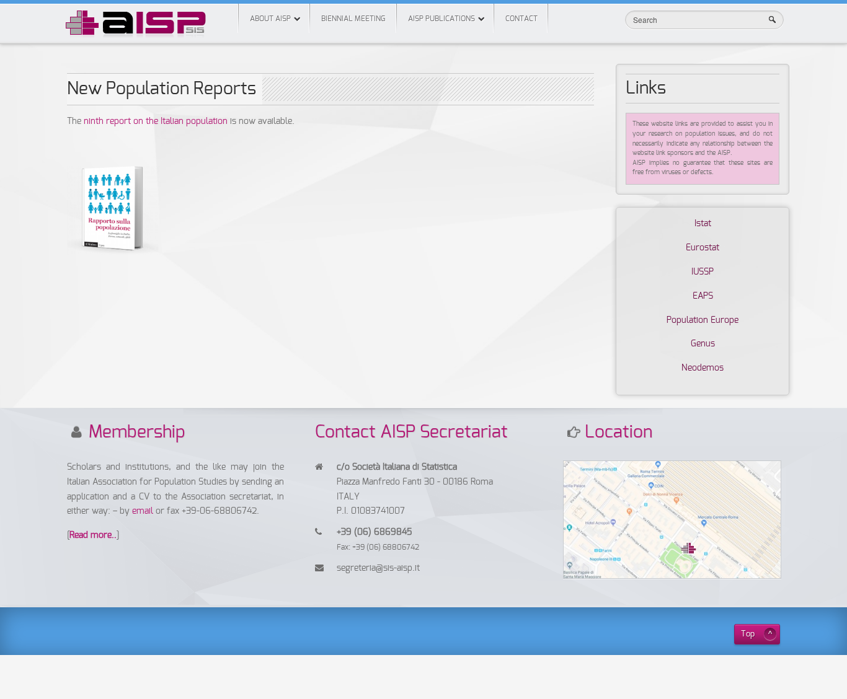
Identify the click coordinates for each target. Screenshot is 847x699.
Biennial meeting (353, 18)
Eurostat (702, 248)
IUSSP (702, 272)
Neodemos (702, 368)
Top (748, 634)
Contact (521, 18)
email (144, 511)
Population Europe (702, 320)
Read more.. (93, 535)
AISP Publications (441, 18)
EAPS (703, 296)
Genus (703, 344)
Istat (702, 223)
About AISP (270, 18)
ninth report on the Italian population (156, 121)
